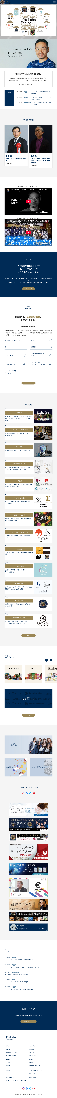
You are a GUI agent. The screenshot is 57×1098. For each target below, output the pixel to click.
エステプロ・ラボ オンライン (35, 1065)
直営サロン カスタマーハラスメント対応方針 (16, 1080)
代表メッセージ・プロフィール (12, 1052)
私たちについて (28, 288)
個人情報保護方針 (10, 1077)
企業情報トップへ (28, 383)
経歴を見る (9, 163)
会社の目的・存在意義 (11, 1055)
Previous (46, 661)
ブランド (8, 1062)
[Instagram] (23, 793)
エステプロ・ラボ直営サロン (35, 1070)
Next (51, 661)
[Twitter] (30, 793)
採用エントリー (32, 1052)
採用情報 (8, 1065)
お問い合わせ (32, 1049)
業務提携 (31, 1062)
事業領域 (8, 1059)
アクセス (31, 1059)
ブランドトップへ (28, 715)
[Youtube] (34, 793)
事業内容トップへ (28, 635)
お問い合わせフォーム (28, 1021)
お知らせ (8, 1070)
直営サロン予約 (33, 1055)
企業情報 (8, 1049)
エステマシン (32, 1077)
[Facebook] (26, 793)
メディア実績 (32, 1046)
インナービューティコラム (12, 1074)
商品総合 (31, 1074)
